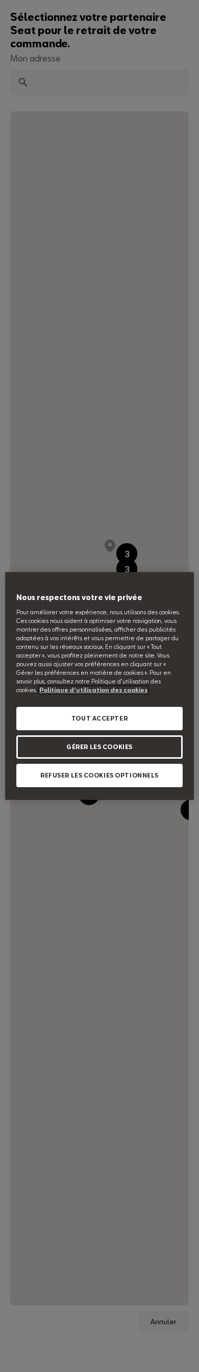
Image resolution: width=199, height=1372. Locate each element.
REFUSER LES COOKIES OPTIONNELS (99, 775)
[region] (99, 686)
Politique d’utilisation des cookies (93, 690)
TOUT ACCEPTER (99, 718)
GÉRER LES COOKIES (99, 746)
